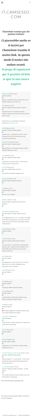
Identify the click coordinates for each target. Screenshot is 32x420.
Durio (3, 105)
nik (3, 188)
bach (3, 281)
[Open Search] (30, 2)
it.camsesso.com (13, 123)
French (3, 398)
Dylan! (4, 128)
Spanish (9, 398)
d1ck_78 (4, 330)
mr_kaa (4, 291)
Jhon (3, 256)
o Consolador (6, 367)
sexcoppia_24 (6, 316)
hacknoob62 (5, 178)
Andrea (4, 270)
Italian (20, 396)
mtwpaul (4, 229)
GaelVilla (4, 238)
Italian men (5, 93)
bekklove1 (5, 199)
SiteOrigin (27, 415)
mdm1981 (5, 339)
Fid (3, 304)
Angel (3, 155)
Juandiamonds (6, 211)
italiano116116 (6, 142)
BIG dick (4, 167)
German (25, 396)
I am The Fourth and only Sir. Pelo (11, 353)
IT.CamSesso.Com (16, 14)
